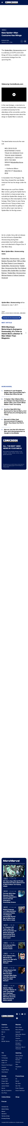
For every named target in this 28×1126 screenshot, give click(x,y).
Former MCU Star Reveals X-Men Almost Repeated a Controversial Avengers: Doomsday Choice (9, 898)
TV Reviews (5, 1058)
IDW (3, 1039)
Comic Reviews (5, 1029)
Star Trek (18, 1086)
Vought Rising (5, 1069)
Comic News (5, 1027)
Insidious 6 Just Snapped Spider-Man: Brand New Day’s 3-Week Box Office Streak (14, 392)
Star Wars (18, 1083)
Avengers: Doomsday (18, 1043)
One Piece (4, 1093)
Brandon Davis (6, 40)
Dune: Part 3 (19, 1040)
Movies (11, 313)
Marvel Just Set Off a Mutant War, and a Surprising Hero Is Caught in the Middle (14, 431)
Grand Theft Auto (20, 1090)
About (3, 1111)
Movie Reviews (19, 1029)
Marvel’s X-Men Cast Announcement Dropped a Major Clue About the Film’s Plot (14, 422)
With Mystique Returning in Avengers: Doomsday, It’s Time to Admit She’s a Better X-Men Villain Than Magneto (12, 332)
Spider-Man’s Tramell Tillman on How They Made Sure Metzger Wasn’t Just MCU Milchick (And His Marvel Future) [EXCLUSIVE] (9, 994)
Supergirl (18, 1032)
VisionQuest (5, 1072)
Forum (4, 1101)
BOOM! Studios (6, 1041)
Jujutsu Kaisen (5, 1086)
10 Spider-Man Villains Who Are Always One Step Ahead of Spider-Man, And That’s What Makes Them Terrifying (15, 401)
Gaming (18, 1053)
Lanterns (4, 1067)
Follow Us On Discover (11, 318)
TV (3, 1053)
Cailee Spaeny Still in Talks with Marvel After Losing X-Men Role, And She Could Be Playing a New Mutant (10, 975)
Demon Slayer (5, 1083)
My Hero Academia (7, 1090)
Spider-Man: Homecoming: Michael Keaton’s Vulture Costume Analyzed (14, 275)
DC (2, 1034)
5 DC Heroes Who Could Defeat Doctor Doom (9, 947)
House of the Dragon (7, 1065)
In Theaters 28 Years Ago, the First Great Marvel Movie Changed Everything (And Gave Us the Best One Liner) (9, 932)
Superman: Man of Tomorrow (20, 1048)
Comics (6, 878)
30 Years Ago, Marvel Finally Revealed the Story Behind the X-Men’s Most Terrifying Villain (14, 883)
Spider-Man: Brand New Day (20, 1035)
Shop (17, 1097)
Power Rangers (20, 1088)
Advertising (5, 1109)
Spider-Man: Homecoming (13, 50)
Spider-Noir (4, 1060)
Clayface (18, 1038)
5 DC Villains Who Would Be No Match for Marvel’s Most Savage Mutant (10, 959)
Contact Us (5, 1106)
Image (3, 1036)
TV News (4, 1055)
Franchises (20, 1076)
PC (16, 1069)
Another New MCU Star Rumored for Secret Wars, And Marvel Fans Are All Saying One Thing (15, 411)
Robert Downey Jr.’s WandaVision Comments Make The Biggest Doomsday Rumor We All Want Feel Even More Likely (9, 915)
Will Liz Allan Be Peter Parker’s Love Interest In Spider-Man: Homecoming (14, 263)
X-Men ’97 (4, 1062)
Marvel (4, 30)
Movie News (19, 1027)
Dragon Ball (5, 1081)
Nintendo (18, 1062)
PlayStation (18, 1066)
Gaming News (19, 1055)
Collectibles (6, 1097)
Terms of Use (11, 465)
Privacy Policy (6, 466)
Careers (4, 1113)
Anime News (5, 1079)
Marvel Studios (5, 313)
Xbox (17, 1064)
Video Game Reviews (19, 1058)
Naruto (3, 1088)
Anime (4, 1076)
